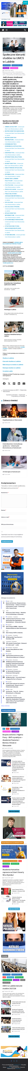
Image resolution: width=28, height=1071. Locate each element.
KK (12, 991)
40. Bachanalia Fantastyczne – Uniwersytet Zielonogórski (14, 672)
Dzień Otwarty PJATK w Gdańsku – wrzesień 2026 (18, 890)
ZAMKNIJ (25, 2)
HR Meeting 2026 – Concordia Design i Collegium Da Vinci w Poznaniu (16, 678)
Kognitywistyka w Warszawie (12, 420)
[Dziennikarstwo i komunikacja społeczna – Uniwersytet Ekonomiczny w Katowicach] (14, 428)
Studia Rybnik (6, 866)
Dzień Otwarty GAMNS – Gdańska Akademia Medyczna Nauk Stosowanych (16, 627)
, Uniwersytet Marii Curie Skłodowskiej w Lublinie (14, 133)
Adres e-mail (5, 517)
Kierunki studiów (6, 65)
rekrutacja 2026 (6, 863)
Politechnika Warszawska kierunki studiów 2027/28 (18, 1028)
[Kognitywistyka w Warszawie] (14, 404)
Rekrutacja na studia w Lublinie (13, 364)
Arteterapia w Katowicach (11, 472)
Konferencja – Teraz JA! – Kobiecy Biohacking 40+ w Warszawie (14, 692)
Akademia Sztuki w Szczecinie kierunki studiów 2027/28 (17, 1020)
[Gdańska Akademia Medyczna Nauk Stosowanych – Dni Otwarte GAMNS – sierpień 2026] (6, 900)
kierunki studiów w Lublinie (9, 72)
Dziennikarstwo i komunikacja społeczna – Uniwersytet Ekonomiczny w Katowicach (12, 446)
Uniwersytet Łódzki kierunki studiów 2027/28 (19, 1002)
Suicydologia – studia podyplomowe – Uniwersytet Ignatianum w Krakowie (18, 790)
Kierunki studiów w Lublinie (12, 361)
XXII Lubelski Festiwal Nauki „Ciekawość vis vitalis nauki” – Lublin (16, 644)
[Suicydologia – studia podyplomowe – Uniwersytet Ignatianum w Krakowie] (6, 790)
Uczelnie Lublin (8, 371)
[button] (4, 383)
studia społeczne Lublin (7, 73)
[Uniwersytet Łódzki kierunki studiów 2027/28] (6, 1003)
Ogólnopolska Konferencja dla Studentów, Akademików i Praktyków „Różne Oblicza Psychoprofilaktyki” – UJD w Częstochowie (15, 700)
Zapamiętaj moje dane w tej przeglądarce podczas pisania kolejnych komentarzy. (12, 535)
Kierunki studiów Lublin (17, 65)
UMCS (4, 74)
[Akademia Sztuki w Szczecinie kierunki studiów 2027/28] (6, 1021)
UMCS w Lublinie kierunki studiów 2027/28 (12, 987)
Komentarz (5, 492)
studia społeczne (18, 72)
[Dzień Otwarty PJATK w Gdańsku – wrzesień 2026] (6, 891)
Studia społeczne (6, 731)
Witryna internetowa (7, 524)
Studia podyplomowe (15, 728)
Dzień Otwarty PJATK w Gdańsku (14, 632)
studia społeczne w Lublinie (18, 73)
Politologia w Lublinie (10, 309)
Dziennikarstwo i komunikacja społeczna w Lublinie (12, 284)
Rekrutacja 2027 (10, 977)
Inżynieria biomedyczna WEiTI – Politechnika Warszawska (14, 390)
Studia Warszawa (15, 731)
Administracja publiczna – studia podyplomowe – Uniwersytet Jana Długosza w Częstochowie (18, 779)
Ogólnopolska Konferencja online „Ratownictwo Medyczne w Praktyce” (15, 656)
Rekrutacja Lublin (19, 977)
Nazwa (3, 510)
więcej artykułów (14, 811)
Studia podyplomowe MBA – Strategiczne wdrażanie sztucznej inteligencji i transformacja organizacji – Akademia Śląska (18, 801)
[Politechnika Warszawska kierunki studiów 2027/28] (6, 1029)
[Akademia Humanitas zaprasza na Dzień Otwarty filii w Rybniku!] (14, 852)
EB (12, 70)
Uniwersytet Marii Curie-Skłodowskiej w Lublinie (15, 74)
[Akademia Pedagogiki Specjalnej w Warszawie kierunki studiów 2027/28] (6, 1012)
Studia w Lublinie (8, 358)
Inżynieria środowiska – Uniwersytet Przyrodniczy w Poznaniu (15, 395)
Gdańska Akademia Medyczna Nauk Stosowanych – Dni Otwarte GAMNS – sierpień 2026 (18, 900)
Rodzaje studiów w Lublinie (11, 368)
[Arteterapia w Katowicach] (14, 456)
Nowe (8, 728)
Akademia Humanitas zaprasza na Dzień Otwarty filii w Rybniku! (13, 872)
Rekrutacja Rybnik (15, 863)
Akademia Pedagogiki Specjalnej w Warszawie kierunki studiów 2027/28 (18, 1011)
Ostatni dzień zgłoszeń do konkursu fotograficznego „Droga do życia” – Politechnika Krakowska (15, 685)
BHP (4, 728)
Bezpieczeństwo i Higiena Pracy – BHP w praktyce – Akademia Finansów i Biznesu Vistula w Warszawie (13, 740)
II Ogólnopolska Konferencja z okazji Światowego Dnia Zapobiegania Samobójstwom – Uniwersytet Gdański (16, 620)
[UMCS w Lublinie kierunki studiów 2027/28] (14, 965)
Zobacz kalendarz (5, 705)
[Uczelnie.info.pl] (3, 30)
